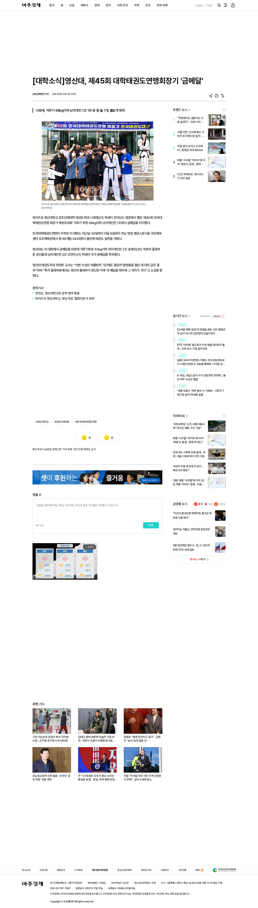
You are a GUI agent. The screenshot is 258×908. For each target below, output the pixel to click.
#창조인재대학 (62, 421)
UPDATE (217, 316)
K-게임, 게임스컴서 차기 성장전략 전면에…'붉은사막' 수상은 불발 (201, 377)
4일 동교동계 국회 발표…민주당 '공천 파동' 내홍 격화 (51, 777)
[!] (224, 109)
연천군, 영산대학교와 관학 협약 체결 (57, 293)
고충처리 (165, 870)
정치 (108, 5)
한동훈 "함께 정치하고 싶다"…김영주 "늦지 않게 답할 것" (142, 738)
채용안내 (61, 870)
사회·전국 (122, 5)
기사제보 (78, 870)
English (199, 5)
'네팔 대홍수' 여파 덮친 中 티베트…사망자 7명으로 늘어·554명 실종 (200, 392)
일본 (211, 504)
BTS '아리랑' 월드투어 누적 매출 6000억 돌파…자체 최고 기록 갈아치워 (201, 346)
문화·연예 (162, 5)
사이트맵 (182, 870)
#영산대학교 (42, 421)
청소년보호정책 (124, 870)
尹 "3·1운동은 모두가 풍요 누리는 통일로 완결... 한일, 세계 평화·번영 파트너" (96, 777)
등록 (151, 525)
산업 (71, 5)
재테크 (84, 5)
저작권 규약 (146, 870)
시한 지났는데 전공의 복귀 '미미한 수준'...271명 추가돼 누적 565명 (50, 738)
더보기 (189, 560)
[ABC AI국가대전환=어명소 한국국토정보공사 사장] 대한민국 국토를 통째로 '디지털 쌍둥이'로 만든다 (201, 362)
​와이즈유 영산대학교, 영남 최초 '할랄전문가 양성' (65, 298)
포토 (147, 5)
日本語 (209, 5)
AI (62, 5)
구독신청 (43, 870)
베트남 (222, 504)
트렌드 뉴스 (180, 110)
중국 (51, 5)
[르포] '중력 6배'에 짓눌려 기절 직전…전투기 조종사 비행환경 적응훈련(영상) (96, 739)
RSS (198, 870)
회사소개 (26, 870)
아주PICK (179, 416)
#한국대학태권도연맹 (86, 421)
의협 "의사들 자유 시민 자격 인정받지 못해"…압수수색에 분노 (142, 777)
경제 (97, 5)
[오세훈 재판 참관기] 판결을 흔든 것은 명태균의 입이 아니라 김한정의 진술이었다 (201, 331)
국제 (136, 5)
